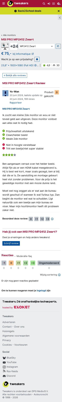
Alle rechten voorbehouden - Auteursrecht (25, 394)
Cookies (7, 344)
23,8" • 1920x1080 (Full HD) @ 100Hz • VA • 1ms (19, 65)
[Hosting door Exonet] (16, 307)
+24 (13, 46)
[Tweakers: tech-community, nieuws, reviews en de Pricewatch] (17, 3)
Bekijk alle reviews (16, 75)
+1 (36, 218)
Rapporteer (16, 102)
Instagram (12, 366)
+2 (42, 218)
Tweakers (7, 391)
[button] (3, 3)
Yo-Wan (14, 91)
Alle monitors (9, 35)
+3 (47, 218)
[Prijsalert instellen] (37, 59)
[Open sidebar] (60, 17)
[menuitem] (44, 3)
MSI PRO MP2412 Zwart (17, 39)
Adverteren (8, 322)
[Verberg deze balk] (58, 11)
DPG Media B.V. (40, 391)
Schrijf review (11, 243)
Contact (7, 326)
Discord (11, 375)
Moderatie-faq (24, 256)
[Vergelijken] (58, 46)
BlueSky (11, 357)
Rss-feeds (12, 371)
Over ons (19, 326)
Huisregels (8, 331)
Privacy (6, 340)
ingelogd (41, 290)
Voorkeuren (20, 344)
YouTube (11, 362)
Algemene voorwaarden (15, 335)
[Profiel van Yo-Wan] (5, 93)
